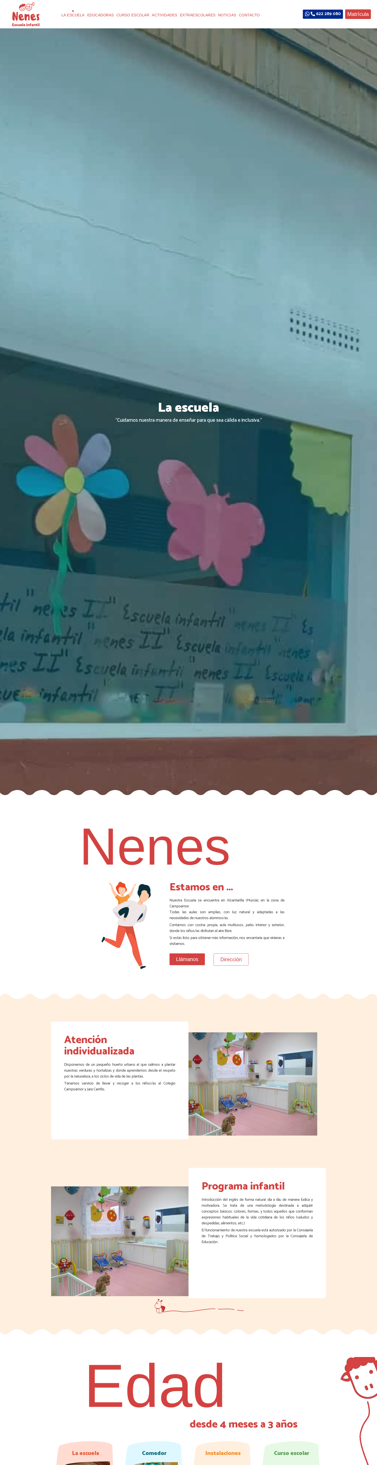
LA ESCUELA (73, 15)
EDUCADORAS (100, 15)
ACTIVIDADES (164, 15)
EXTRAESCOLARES (198, 15)
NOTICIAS (227, 15)
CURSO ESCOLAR (133, 15)
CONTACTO (249, 15)
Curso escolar (291, 1453)
